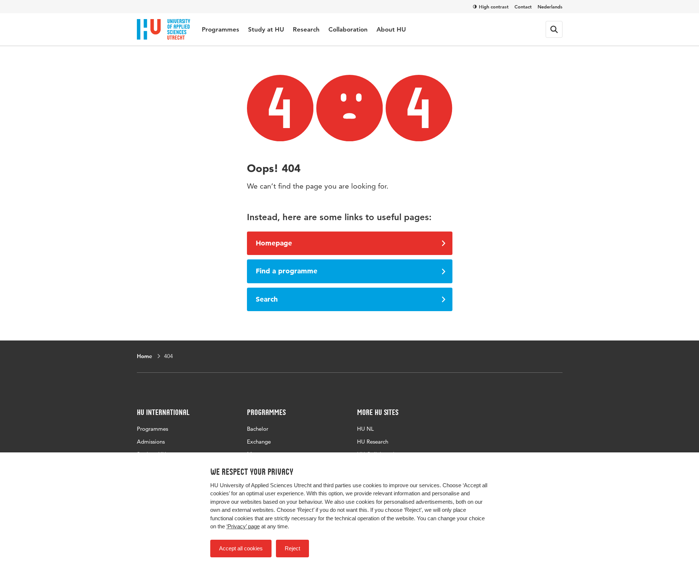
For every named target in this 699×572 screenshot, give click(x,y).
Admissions (151, 441)
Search (267, 299)
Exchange (259, 441)
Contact (523, 7)
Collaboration (348, 29)
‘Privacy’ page (243, 526)
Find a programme (286, 271)
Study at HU (266, 29)
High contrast (494, 7)
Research (306, 29)
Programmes (220, 29)
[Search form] (554, 29)
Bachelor (257, 428)
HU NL (365, 428)
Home (144, 356)
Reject (292, 548)
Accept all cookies (241, 548)
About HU (391, 29)
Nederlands (550, 7)
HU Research (372, 441)
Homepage (274, 243)
